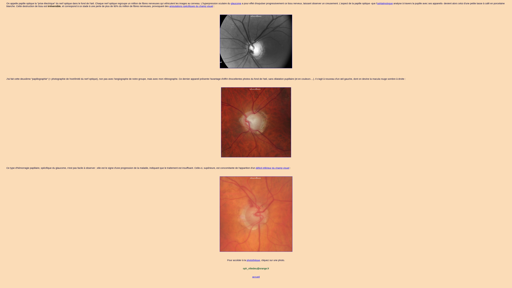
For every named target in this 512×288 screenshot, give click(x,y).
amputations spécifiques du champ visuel (191, 6)
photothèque (253, 260)
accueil (256, 277)
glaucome (236, 3)
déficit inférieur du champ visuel (272, 168)
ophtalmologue (385, 3)
